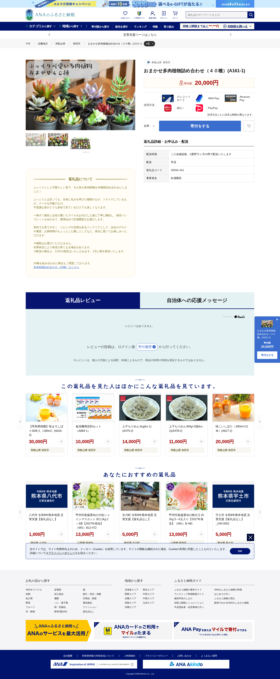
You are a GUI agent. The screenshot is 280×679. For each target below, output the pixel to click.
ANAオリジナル (34, 589)
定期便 (57, 589)
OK (240, 551)
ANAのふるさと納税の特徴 (228, 589)
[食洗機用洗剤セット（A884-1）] (93, 407)
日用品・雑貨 (90, 598)
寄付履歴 (145, 347)
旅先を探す (121, 26)
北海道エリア (131, 589)
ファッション (90, 607)
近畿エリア (130, 598)
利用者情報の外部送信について (98, 655)
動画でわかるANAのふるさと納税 (231, 602)
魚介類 (29, 598)
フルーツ (30, 607)
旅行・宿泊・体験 (92, 594)
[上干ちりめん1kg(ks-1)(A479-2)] (140, 407)
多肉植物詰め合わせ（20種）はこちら (56, 267)
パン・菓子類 (61, 602)
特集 (155, 26)
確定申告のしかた (183, 598)
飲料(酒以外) (60, 611)
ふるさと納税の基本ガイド (188, 589)
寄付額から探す (100, 26)
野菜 (28, 602)
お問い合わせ (184, 655)
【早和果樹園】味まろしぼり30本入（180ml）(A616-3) (46, 431)
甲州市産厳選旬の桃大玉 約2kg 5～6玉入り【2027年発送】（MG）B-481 (186, 519)
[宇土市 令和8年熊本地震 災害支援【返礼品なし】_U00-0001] (233, 496)
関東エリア (130, 594)
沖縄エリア (130, 607)
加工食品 (58, 594)
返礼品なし (88, 611)
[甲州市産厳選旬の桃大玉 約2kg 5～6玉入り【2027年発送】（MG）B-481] (186, 496)
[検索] (250, 14)
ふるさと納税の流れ (224, 598)
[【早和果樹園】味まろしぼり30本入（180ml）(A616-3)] (46, 407)
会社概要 (67, 655)
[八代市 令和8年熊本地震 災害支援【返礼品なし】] (46, 496)
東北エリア (148, 589)
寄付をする (200, 126)
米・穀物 (30, 611)
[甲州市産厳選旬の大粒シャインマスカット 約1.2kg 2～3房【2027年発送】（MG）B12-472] (93, 496)
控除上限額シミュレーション (189, 602)
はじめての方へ (222, 594)
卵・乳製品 (60, 607)
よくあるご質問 (209, 655)
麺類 (56, 598)
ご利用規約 (129, 655)
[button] (49, 35)
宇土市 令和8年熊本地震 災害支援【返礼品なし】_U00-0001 (233, 519)
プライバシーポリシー (156, 655)
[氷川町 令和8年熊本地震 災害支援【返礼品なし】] (140, 496)
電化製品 (87, 602)
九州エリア (148, 602)
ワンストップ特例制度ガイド (189, 594)
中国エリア (148, 598)
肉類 (28, 594)
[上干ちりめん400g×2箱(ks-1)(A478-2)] (186, 407)
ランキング (140, 26)
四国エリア (130, 602)
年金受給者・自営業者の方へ (189, 607)
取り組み (169, 26)
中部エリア (148, 594)
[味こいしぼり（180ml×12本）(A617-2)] (233, 407)
